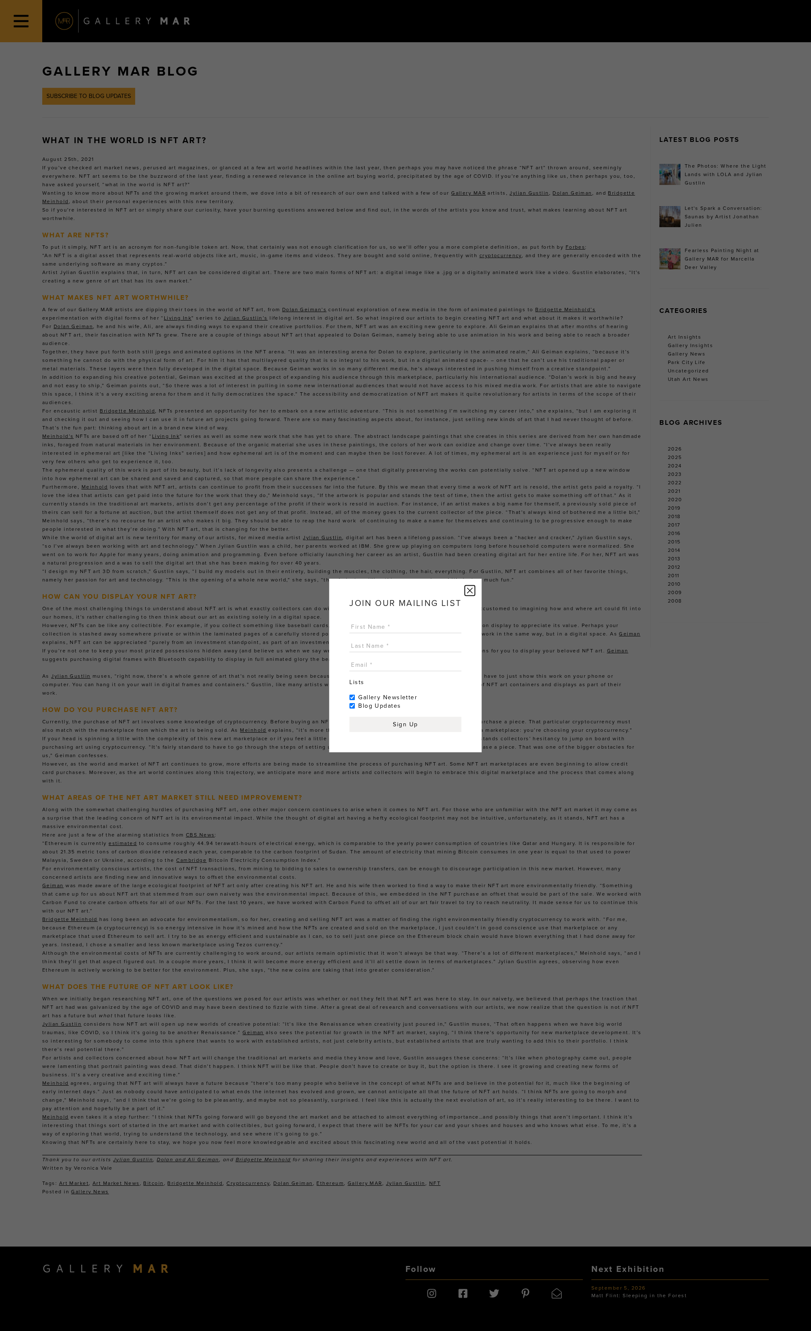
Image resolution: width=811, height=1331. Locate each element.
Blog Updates (379, 705)
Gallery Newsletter (387, 697)
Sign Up (405, 724)
